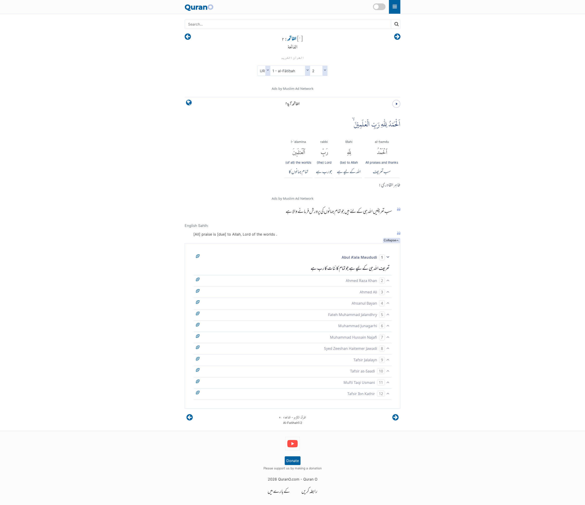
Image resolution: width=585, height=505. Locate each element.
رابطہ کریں (309, 492)
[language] (189, 103)
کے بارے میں (279, 492)
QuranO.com (288, 479)
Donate (292, 460)
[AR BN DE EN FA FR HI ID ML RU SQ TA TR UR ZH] (264, 71)
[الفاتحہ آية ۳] (188, 37)
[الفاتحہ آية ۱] (397, 37)
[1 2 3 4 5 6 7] (318, 71)
